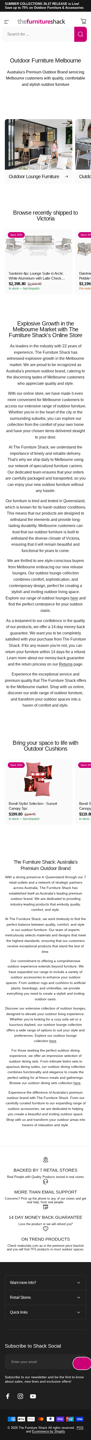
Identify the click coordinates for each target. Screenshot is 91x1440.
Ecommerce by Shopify (48, 1431)
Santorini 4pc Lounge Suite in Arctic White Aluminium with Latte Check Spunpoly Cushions (36, 276)
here (74, 598)
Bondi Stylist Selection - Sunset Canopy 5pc (33, 805)
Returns (66, 664)
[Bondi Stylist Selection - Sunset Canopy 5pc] (38, 778)
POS (80, 1428)
